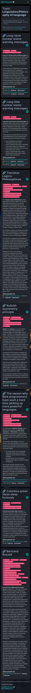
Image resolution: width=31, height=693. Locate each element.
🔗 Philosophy (15, 184)
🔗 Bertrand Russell (10, 553)
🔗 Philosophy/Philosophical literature (12, 186)
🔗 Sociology (21, 574)
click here (17, 27)
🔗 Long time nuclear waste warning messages (15, 105)
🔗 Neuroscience (7, 422)
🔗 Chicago (25, 577)
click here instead (18, 28)
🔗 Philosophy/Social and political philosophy (13, 563)
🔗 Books (24, 186)
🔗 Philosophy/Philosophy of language (12, 193)
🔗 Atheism (23, 582)
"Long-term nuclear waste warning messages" (16, 88)
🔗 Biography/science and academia (11, 565)
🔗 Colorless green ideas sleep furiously (15, 494)
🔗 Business (6, 319)
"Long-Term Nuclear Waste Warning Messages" (16, 92)
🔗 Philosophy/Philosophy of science (11, 566)
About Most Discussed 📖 (8, 687)
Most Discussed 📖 (7, 2)
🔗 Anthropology (7, 418)
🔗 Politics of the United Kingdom (11, 575)
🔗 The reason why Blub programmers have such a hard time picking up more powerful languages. (15, 401)
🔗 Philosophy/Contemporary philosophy (12, 189)
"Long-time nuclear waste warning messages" (16, 159)
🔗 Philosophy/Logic (8, 188)
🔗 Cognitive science (16, 414)
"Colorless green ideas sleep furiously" (14, 541)
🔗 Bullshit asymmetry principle (10, 309)
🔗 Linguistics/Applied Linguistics (19, 416)
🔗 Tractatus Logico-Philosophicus (11, 176)
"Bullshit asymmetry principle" (11, 383)
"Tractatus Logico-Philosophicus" (12, 295)
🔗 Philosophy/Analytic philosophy (11, 196)
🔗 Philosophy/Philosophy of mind (11, 420)
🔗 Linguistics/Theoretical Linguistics (12, 570)
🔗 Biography (6, 559)
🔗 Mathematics (7, 184)
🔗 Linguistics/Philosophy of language (12, 52)
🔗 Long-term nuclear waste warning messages (15, 39)
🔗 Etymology (6, 326)
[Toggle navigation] (28, 2)
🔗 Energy (13, 50)
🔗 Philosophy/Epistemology (9, 574)
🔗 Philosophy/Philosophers (9, 572)
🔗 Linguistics (6, 50)
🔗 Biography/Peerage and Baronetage (12, 584)
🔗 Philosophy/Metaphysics (9, 579)
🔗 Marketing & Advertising (16, 319)
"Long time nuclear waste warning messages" (15, 163)
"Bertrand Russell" (8, 673)
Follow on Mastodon (7, 688)
